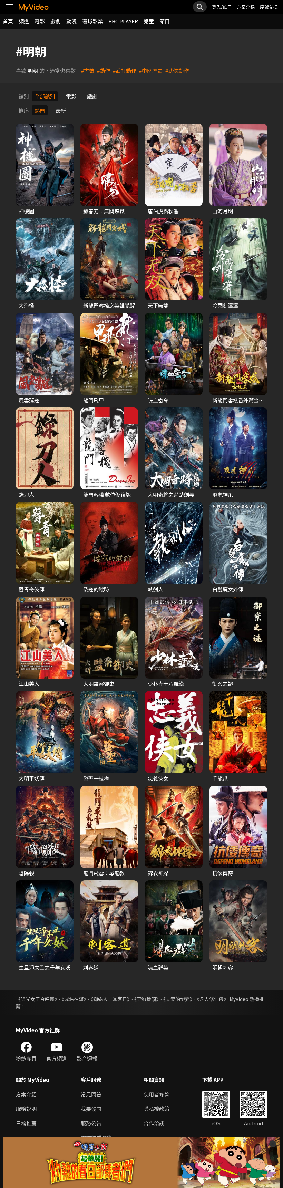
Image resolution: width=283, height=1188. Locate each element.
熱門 (40, 110)
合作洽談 (154, 1123)
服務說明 (26, 1108)
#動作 (103, 70)
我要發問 (91, 1108)
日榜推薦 (26, 1123)
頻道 (24, 21)
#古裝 (87, 70)
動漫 (71, 21)
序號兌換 (269, 6)
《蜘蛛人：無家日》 (110, 998)
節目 (164, 21)
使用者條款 (156, 1094)
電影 (40, 21)
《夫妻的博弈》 (177, 998)
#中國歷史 (151, 70)
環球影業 (92, 21)
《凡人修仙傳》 (212, 998)
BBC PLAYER (123, 21)
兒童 (149, 21)
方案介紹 (246, 6)
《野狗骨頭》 (146, 998)
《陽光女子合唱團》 (36, 998)
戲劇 (55, 21)
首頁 (8, 21)
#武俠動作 (177, 70)
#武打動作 (124, 70)
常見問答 (91, 1094)
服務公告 (91, 1123)
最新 (61, 110)
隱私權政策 (156, 1108)
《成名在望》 (74, 998)
